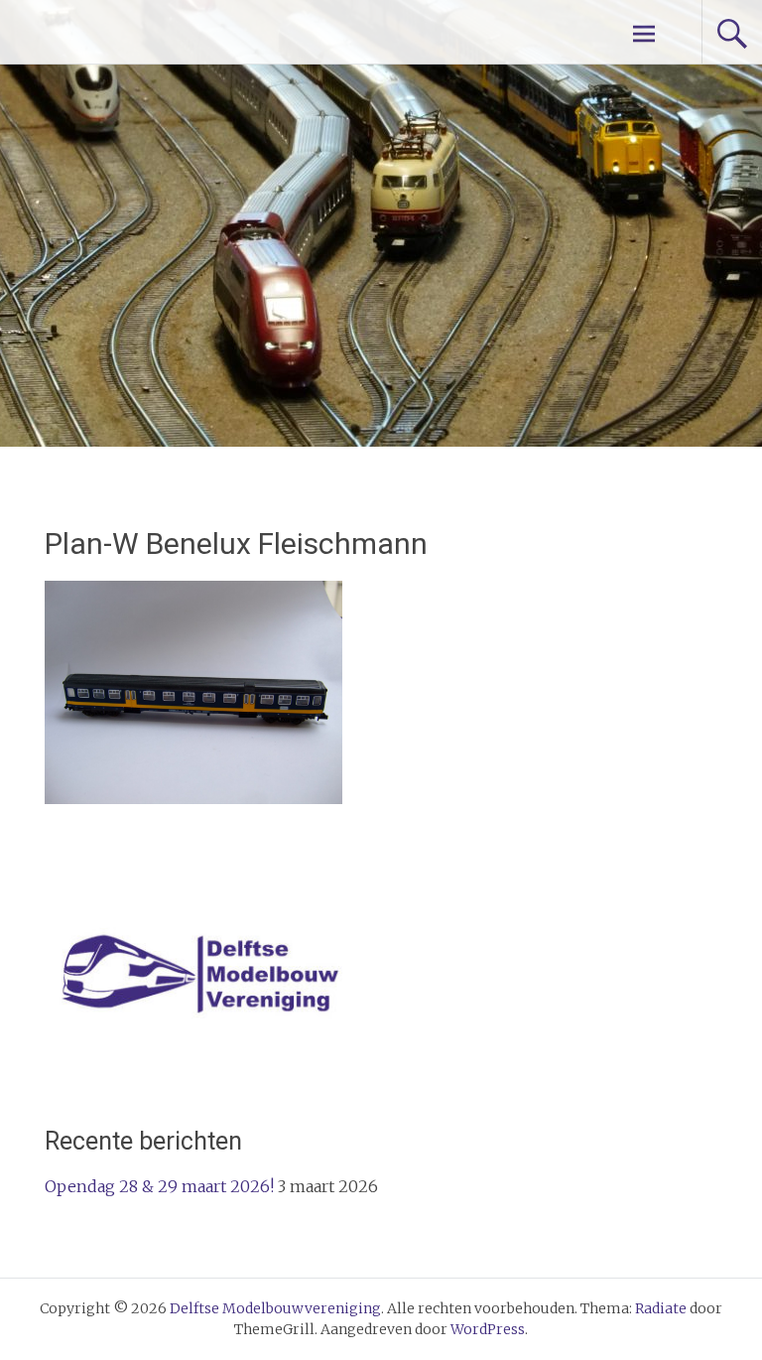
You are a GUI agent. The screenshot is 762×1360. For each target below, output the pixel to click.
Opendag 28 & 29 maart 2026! (159, 1186)
